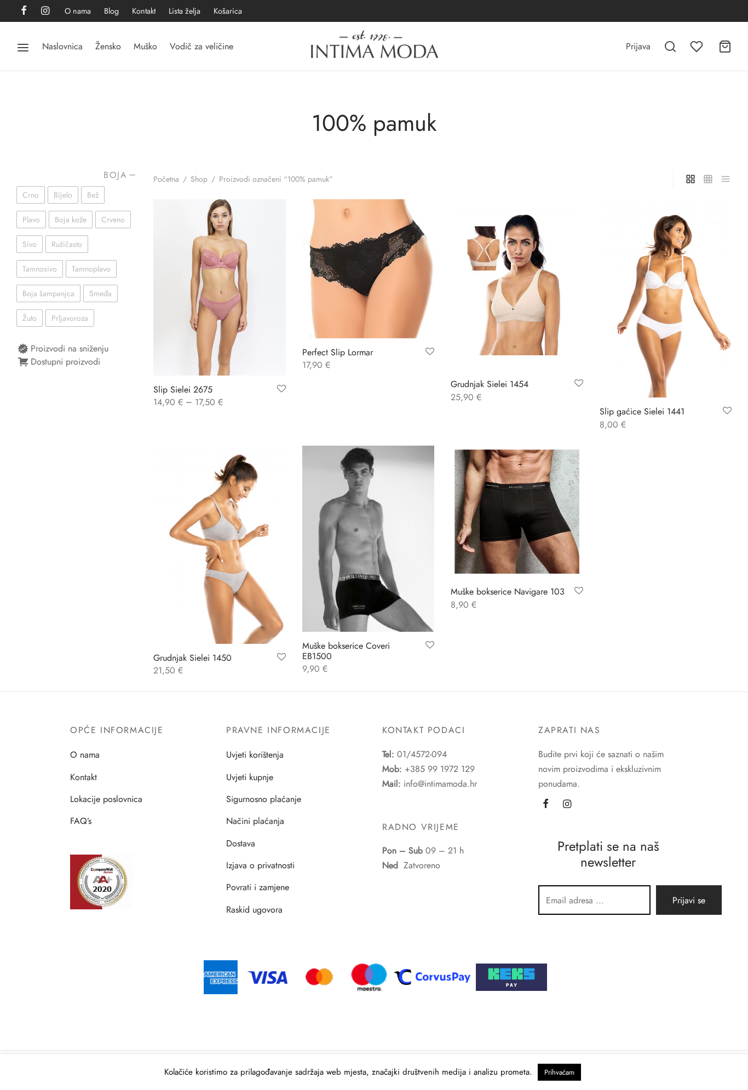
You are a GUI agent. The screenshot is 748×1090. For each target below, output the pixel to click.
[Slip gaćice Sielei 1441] (666, 298)
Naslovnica (62, 46)
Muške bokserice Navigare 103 (508, 591)
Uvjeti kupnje (249, 777)
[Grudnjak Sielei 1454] (517, 284)
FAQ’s (80, 821)
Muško (145, 46)
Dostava (240, 843)
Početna (166, 179)
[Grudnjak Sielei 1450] (219, 545)
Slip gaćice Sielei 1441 (642, 411)
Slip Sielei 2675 (182, 389)
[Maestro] (369, 976)
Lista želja (184, 10)
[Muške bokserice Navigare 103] (517, 512)
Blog (111, 10)
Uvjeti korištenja (255, 754)
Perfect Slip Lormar (337, 352)
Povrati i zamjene (257, 887)
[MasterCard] (319, 976)
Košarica (228, 10)
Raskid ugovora (254, 909)
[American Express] (220, 976)
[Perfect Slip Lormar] (368, 268)
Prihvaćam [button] (559, 1072)
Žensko (108, 46)
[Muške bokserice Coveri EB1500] (368, 539)
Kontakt (144, 10)
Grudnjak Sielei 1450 (192, 657)
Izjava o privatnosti (260, 865)
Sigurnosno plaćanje (263, 799)
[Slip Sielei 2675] (219, 287)
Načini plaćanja (255, 821)
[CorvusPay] (435, 976)
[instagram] (45, 11)
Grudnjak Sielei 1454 (489, 384)
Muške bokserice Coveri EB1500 (346, 650)
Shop (199, 179)
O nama (78, 10)
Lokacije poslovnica (106, 799)
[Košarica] (725, 46)
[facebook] (23, 11)
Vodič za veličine (201, 46)
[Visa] (267, 976)
